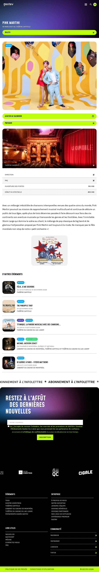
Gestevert (9, 537)
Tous (7, 500)
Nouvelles (9, 534)
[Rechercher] (90, 4)
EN (95, 4)
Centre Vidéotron (13, 503)
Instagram (54, 541)
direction (9, 175)
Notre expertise (58, 503)
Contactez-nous (12, 542)
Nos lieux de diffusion (61, 514)
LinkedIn (54, 547)
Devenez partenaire (59, 511)
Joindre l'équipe (58, 506)
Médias (8, 540)
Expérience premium (60, 517)
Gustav (54, 519)
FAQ (6, 180)
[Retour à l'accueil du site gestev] (8, 4)
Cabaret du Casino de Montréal (19, 509)
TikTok (53, 553)
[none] (86, 4)
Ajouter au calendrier (49, 116)
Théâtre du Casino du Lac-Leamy (19, 511)
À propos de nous (59, 500)
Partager (8, 123)
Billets (7, 32)
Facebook (54, 535)
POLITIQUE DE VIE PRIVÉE (16, 569)
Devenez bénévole (59, 509)
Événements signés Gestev (16, 514)
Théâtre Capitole (12, 165)
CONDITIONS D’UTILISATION (42, 569)
